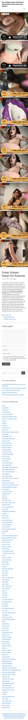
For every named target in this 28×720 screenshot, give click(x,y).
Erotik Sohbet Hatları (7, 522)
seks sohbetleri (6, 588)
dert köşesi (5, 498)
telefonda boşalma (7, 661)
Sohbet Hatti (5, 628)
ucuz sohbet (5, 698)
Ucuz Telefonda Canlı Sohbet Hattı (11, 390)
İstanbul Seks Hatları (7, 540)
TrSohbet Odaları (20, 718)
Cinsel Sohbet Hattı (7, 491)
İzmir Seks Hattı (6, 542)
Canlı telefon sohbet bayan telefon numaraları (14, 388)
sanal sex (4, 566)
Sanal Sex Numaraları (7, 568)
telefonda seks (6, 676)
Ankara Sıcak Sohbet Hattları (9, 418)
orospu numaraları (6, 557)
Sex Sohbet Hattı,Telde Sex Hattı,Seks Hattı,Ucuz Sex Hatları (13, 4)
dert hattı (4, 496)
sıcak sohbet (5, 615)
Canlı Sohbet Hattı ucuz (8, 469)
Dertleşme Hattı (6, 504)
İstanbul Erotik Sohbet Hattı (9, 537)
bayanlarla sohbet (6, 447)
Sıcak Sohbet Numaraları (8, 619)
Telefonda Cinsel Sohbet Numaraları (11, 670)
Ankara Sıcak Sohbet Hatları (9, 416)
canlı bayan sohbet (7, 451)
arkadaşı (4, 423)
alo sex (4, 405)
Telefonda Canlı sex (7, 665)
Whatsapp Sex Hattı (9, 317)
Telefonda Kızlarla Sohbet (8, 674)
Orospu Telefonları (7, 559)
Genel (3, 533)
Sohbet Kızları (5, 634)
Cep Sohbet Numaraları (8, 482)
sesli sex (4, 590)
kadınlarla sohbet (6, 546)
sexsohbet (4, 610)
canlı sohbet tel (6, 473)
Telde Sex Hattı (17, 715)
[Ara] (23, 372)
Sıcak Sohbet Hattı (7, 617)
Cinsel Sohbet (5, 489)
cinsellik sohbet (6, 493)
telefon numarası (6, 652)
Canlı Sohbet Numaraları (8, 471)
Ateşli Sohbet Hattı (7, 436)
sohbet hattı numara (7, 632)
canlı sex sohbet (6, 458)
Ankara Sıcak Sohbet (7, 414)
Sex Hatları (5, 593)
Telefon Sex (5, 654)
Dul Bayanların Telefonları (8, 511)
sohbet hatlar (5, 623)
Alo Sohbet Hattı (6, 412)
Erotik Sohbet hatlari (7, 520)
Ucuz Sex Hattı (15, 716)
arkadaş (4, 421)
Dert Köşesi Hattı (6, 500)
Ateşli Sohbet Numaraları (8, 438)
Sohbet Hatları (6, 626)
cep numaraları (6, 480)
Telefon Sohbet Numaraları (9, 659)
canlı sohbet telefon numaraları (10, 478)
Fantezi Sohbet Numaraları (9, 529)
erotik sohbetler (6, 526)
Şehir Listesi (5, 570)
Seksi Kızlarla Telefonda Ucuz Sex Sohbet (13, 394)
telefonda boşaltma (7, 663)
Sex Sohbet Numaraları (8, 608)
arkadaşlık (4, 425)
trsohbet (4, 694)
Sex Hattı (4, 597)
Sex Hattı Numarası (7, 601)
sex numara (5, 604)
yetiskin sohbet (6, 705)
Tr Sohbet (4, 692)
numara (4, 555)
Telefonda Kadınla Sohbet (9, 672)
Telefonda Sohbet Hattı (8, 687)
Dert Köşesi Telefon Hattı (8, 502)
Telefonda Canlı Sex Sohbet (9, 667)
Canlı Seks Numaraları (7, 454)
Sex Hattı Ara (9, 716)
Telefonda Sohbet (6, 685)
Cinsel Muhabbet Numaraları (9, 487)
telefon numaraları (6, 650)
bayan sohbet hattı (7, 445)
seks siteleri (5, 581)
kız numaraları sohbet (7, 551)
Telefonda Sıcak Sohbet (8, 683)
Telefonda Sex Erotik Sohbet (9, 392)
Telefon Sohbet (6, 656)
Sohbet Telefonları (7, 645)
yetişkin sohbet (6, 707)
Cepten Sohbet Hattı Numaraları (10, 485)
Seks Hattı (4, 575)
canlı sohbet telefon (7, 476)
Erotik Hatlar (5, 515)
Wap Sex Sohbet (6, 703)
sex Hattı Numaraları (7, 599)
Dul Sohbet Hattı (12, 718)
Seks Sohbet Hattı (6, 586)
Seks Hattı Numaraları (7, 577)
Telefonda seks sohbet (8, 678)
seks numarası (6, 579)
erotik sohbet (5, 518)
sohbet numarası (6, 639)
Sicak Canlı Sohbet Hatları (9, 612)
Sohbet (4, 621)
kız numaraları (5, 548)
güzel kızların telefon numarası (10, 535)
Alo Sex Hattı (5, 407)
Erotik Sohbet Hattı (7, 524)
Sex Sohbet (5, 606)
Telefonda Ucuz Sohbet (8, 690)
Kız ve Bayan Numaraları (8, 553)
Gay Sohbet (5, 531)
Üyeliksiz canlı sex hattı (10, 319)
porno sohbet (5, 564)
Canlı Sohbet (5, 460)
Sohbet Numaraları (7, 637)
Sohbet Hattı (5, 630)
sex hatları (4, 595)
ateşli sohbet (5, 434)
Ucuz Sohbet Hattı (7, 701)
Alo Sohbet (5, 410)
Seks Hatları (5, 573)
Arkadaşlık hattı (6, 427)
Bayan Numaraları (6, 443)
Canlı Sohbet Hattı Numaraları (10, 467)
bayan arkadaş (6, 440)
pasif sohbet (5, 562)
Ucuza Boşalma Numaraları (8, 713)
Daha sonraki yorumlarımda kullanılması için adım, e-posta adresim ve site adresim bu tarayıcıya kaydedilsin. (14, 358)
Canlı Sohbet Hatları (7, 462)
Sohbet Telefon (6, 643)
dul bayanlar (5, 509)
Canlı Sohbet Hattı (7, 465)
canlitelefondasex (6, 449)
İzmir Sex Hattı (7, 315)
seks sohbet (5, 584)
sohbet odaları (6, 641)
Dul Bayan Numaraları (7, 507)
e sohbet (4, 513)
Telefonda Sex (6, 681)
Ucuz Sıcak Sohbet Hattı (8, 696)
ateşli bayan (5, 429)
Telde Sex (4, 648)
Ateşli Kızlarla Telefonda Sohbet (10, 432)
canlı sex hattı (5, 456)
